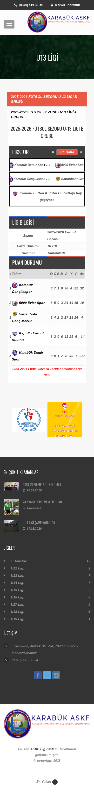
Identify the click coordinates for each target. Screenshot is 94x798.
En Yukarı (43, 782)
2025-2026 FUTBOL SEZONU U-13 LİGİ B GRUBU (44, 99)
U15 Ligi (17, 590)
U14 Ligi (17, 583)
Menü (9, 24)
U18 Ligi (17, 612)
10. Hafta (67, 152)
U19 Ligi (17, 619)
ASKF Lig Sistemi (44, 749)
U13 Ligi (17, 575)
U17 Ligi (17, 604)
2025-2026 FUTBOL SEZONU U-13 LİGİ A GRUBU (44, 114)
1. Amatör (18, 561)
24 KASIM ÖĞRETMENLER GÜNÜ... (43, 501)
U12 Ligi (17, 568)
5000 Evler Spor (31, 303)
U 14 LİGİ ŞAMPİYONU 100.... (40, 522)
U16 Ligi (17, 597)
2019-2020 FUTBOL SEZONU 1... (43, 484)
